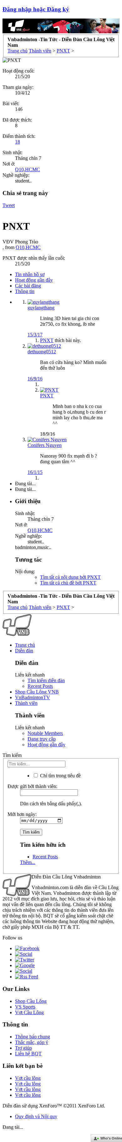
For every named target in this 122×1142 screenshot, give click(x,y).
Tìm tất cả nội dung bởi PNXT (70, 577)
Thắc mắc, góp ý (31, 1042)
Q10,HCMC (27, 169)
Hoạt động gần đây (34, 280)
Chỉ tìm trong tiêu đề (60, 775)
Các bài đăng (28, 285)
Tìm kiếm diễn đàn (46, 680)
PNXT (46, 340)
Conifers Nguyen (45, 445)
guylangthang (41, 307)
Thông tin (24, 291)
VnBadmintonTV (32, 697)
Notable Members (45, 733)
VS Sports (25, 1006)
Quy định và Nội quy (36, 1116)
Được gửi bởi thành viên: (32, 786)
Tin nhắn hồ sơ (29, 274)
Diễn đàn (24, 650)
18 (17, 141)
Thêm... (27, 862)
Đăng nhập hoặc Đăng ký (36, 9)
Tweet (9, 205)
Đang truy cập (42, 739)
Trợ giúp (23, 1048)
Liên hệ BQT (28, 1053)
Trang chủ (25, 645)
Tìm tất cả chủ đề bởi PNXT (68, 582)
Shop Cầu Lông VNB (37, 691)
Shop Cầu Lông (31, 1001)
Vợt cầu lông (28, 1078)
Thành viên (26, 703)
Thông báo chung (32, 1036)
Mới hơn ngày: (22, 814)
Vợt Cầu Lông (29, 1012)
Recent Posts (40, 686)
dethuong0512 (42, 351)
